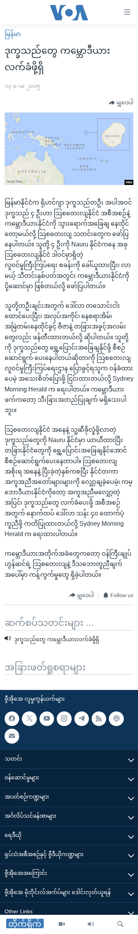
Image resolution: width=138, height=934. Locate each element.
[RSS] (99, 718)
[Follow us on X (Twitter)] (29, 718)
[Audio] (90, 924)
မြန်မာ (13, 34)
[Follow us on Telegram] (81, 718)
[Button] (121, 102)
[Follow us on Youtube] (46, 718)
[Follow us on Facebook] (12, 718)
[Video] (61, 924)
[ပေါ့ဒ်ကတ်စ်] (116, 718)
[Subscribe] (12, 736)
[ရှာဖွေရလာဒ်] (120, 924)
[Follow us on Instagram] (64, 718)
